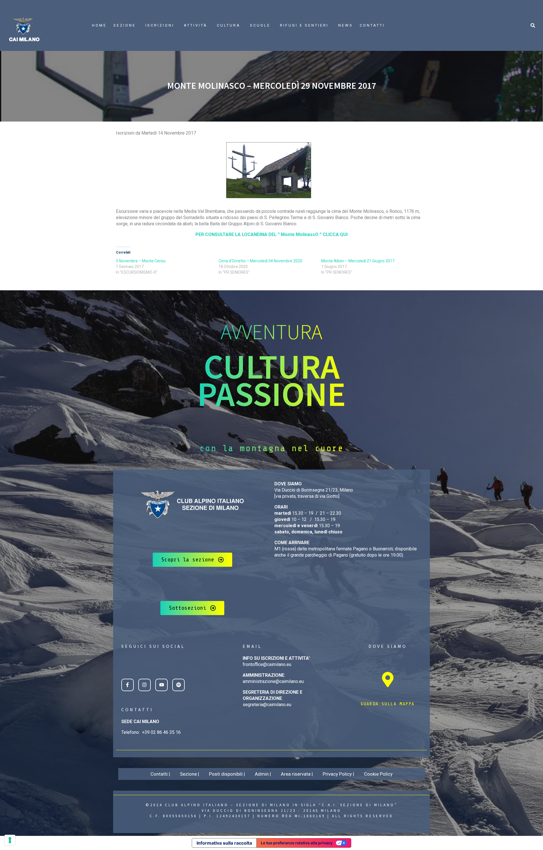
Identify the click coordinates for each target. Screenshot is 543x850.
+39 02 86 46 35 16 (161, 732)
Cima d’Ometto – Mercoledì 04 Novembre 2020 (260, 261)
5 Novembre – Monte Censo (141, 261)
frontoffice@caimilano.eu (267, 664)
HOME (99, 25)
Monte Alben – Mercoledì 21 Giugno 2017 (358, 261)
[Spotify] (178, 685)
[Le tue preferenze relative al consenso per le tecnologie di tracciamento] (10, 840)
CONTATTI (372, 25)
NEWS (345, 25)
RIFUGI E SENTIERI (304, 25)
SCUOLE (260, 25)
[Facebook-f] (127, 685)
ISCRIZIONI (159, 25)
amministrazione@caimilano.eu (273, 681)
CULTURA (228, 25)
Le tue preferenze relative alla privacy (297, 842)
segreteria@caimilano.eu (267, 704)
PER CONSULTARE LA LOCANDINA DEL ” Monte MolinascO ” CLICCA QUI (271, 234)
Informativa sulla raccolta (224, 843)
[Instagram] (144, 685)
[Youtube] (161, 685)
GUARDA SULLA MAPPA (388, 703)
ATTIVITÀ (195, 25)
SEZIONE (124, 25)
